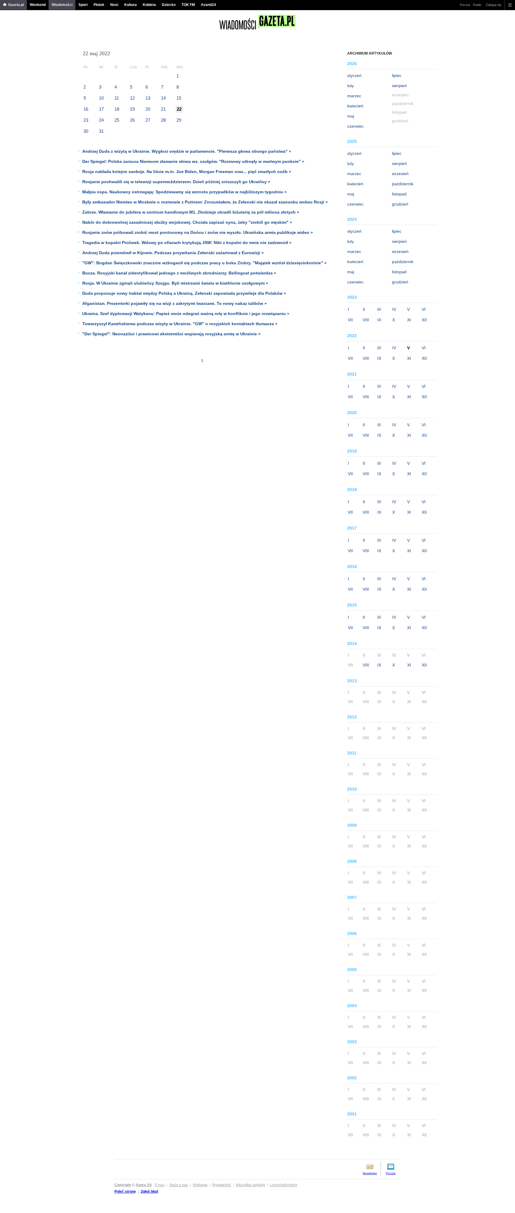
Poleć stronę (125, 1191)
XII (424, 319)
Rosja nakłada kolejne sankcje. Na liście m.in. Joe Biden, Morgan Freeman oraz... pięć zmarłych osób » (186, 171)
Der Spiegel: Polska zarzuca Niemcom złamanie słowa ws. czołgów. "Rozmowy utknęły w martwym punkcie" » (193, 161)
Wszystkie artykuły (250, 1185)
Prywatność (221, 1185)
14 (163, 98)
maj (350, 116)
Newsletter (370, 1173)
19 (132, 109)
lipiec (396, 75)
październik (402, 183)
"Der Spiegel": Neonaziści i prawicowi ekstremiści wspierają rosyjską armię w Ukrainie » (171, 333)
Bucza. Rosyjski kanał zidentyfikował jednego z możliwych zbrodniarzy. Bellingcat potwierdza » (179, 273)
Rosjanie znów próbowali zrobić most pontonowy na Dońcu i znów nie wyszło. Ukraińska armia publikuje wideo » (197, 232)
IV (394, 309)
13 (147, 98)
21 (163, 109)
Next (114, 5)
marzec (354, 95)
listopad (399, 194)
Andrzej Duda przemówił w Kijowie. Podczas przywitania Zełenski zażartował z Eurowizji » (173, 252)
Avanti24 (208, 5)
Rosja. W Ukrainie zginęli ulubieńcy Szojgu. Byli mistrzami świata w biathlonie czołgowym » (175, 283)
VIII (366, 319)
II (364, 309)
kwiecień (355, 106)
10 (101, 98)
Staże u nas (178, 1185)
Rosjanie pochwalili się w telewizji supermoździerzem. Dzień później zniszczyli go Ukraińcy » (176, 181)
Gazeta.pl (16, 5)
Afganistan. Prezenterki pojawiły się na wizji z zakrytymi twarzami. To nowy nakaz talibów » (174, 303)
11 (116, 98)
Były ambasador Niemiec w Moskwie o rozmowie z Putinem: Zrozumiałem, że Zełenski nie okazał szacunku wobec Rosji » (205, 202)
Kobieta (149, 5)
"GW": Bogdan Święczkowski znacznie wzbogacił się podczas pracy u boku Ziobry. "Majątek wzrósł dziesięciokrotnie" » (204, 262)
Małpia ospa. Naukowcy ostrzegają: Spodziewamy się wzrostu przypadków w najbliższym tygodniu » (184, 191)
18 (116, 109)
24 (101, 120)
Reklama (200, 1185)
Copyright (122, 1185)
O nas (159, 1185)
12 (132, 98)
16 (85, 109)
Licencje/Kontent (283, 1185)
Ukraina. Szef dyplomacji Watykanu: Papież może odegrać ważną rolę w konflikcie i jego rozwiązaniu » (185, 313)
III (379, 309)
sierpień (399, 85)
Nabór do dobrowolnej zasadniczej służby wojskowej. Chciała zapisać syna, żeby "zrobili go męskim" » (187, 222)
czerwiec (355, 126)
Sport (83, 5)
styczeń (354, 75)
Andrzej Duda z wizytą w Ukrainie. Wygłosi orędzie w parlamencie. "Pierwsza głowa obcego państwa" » (186, 151)
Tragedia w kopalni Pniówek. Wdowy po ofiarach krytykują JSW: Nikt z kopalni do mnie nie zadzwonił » (186, 242)
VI (424, 309)
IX (379, 319)
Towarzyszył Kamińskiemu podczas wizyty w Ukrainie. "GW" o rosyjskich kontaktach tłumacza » (179, 323)
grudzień (400, 204)
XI (409, 319)
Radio (477, 5)
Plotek (99, 5)
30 (85, 131)
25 (116, 120)
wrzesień (400, 173)
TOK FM (188, 5)
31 (101, 131)
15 (178, 98)
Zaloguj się (493, 5)
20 (147, 109)
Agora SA (144, 1185)
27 (147, 120)
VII (350, 319)
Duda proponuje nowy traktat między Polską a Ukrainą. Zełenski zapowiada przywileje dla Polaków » (184, 293)
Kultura (130, 5)
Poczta (465, 5)
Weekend (38, 5)
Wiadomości (62, 5)
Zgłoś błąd (149, 1191)
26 (132, 120)
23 (85, 120)
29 (178, 120)
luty (350, 85)
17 (101, 109)
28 (163, 120)
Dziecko (169, 5)
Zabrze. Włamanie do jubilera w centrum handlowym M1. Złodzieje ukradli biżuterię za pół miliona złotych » (190, 212)
